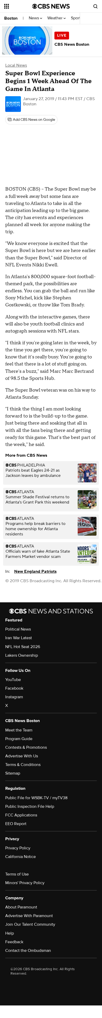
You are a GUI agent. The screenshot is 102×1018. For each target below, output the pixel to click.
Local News (16, 65)
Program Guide (18, 739)
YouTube (13, 680)
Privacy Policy (17, 848)
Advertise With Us (21, 756)
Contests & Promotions (26, 747)
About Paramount (21, 907)
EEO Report (15, 824)
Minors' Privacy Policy (24, 883)
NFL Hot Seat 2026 (22, 647)
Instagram (14, 697)
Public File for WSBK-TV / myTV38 (36, 798)
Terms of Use (17, 874)
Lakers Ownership (21, 655)
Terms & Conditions (23, 765)
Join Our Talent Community (30, 924)
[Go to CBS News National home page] (51, 6)
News (34, 18)
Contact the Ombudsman (28, 950)
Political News (18, 629)
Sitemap (12, 773)
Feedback (14, 942)
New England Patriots (35, 571)
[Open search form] (95, 6)
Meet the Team (18, 730)
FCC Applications (21, 815)
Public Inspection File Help (29, 806)
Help (9, 933)
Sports (77, 18)
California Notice (20, 857)
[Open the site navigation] (18, 6)
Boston (11, 18)
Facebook (14, 688)
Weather (55, 18)
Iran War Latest (18, 638)
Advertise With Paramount (29, 916)
